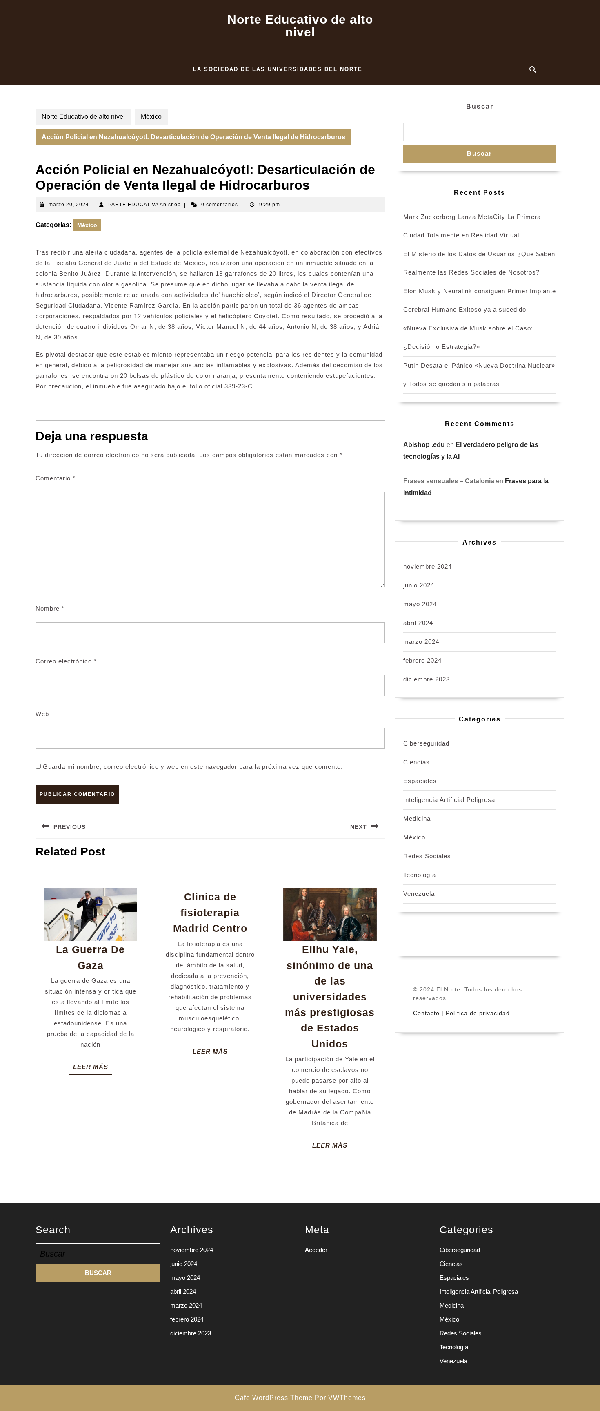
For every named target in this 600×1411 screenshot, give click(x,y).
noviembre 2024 (427, 566)
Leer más (92, 1069)
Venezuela (419, 893)
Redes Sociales (427, 856)
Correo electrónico (66, 661)
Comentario (56, 478)
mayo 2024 (420, 604)
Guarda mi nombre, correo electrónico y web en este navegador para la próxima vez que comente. (193, 766)
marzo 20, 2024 (69, 205)
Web (42, 713)
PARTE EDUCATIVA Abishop (144, 205)
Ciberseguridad (426, 743)
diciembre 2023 (426, 679)
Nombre (50, 608)
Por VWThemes (340, 1397)
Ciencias (416, 762)
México (151, 116)
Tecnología (419, 874)
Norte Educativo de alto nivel (300, 26)
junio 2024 (418, 585)
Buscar (479, 106)
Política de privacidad (478, 1013)
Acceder (316, 1249)
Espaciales (420, 780)
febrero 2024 (422, 660)
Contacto (426, 1013)
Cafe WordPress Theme (274, 1397)
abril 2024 (418, 622)
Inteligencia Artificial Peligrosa (449, 799)
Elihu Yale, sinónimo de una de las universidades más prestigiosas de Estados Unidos (330, 996)
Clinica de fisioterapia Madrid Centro (210, 912)
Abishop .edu (424, 444)
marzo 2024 (421, 641)
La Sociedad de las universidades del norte (277, 69)
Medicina (417, 818)
